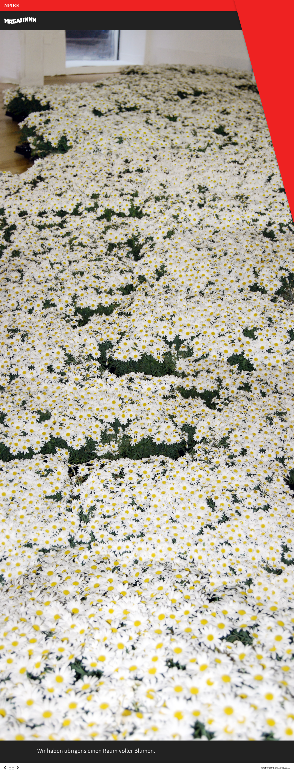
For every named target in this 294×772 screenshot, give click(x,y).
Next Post (18, 771)
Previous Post (5, 771)
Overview (11, 771)
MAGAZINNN (20, 20)
